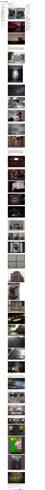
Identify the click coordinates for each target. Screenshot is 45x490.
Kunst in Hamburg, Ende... (28, 23)
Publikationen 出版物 (3, 20)
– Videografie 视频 (3, 17)
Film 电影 (13, 487)
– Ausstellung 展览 (3, 10)
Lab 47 (14, 82)
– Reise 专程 (2, 15)
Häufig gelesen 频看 (3, 18)
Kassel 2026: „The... (28, 20)
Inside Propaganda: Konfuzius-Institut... (28, 28)
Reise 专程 (9, 487)
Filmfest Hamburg (11, 168)
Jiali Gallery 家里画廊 (10, 121)
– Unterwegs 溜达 (2, 16)
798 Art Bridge (17, 470)
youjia (22, 5)
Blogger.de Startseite (3, 23)
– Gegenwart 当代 (2, 12)
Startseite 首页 (2, 5)
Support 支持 (2, 21)
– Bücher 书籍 (2, 11)
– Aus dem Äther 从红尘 (3, 8)
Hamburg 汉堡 (11, 487)
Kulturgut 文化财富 (4, 1)
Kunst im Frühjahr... (28, 18)
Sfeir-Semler (17, 268)
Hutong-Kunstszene (20, 47)
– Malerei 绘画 (2, 14)
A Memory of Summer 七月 (15, 205)
